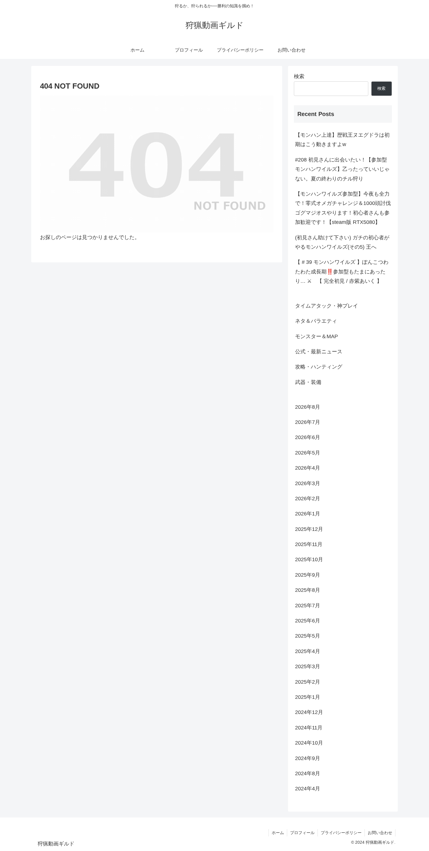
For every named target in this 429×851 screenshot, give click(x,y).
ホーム (278, 832)
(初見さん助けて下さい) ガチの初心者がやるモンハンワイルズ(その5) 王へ (342, 242)
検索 (299, 76)
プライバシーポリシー (341, 832)
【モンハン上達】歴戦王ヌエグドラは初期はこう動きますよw (342, 139)
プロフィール (302, 832)
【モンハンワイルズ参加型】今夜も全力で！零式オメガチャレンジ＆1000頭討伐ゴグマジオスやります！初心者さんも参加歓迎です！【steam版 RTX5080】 (343, 208)
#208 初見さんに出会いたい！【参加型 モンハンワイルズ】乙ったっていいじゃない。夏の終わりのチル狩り (342, 169)
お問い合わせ (380, 832)
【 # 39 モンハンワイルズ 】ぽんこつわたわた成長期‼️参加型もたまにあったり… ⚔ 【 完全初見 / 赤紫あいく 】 (341, 271)
